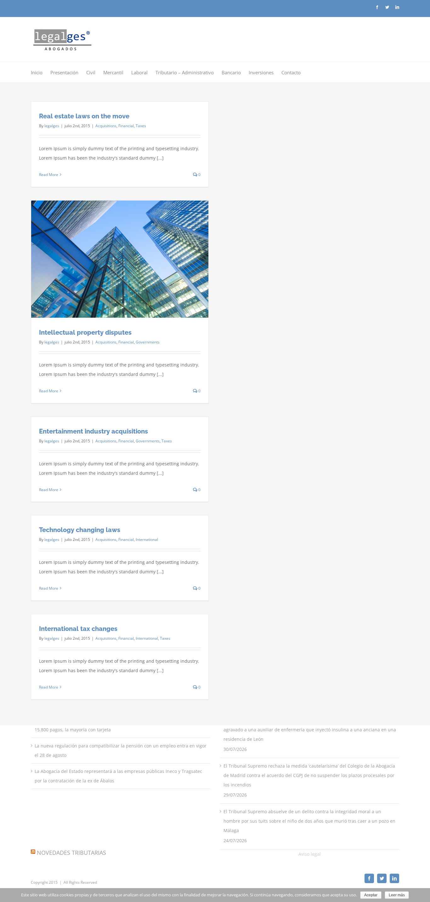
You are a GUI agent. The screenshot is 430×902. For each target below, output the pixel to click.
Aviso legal (309, 854)
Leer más (397, 895)
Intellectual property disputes (85, 332)
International (147, 539)
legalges (51, 125)
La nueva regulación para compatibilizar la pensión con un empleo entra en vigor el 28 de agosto (121, 750)
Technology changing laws (79, 530)
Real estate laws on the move (84, 116)
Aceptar (370, 895)
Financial (126, 125)
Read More (48, 174)
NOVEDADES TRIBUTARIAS (71, 852)
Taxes (141, 125)
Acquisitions (105, 125)
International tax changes (78, 629)
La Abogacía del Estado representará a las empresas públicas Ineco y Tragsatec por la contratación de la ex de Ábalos (118, 776)
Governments (148, 342)
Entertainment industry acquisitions (93, 431)
